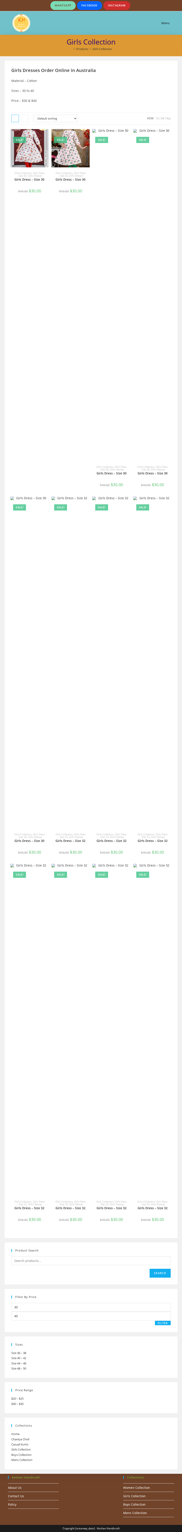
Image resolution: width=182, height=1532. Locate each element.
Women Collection (136, 1488)
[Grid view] (15, 118)
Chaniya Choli (20, 1439)
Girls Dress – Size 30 (29, 179)
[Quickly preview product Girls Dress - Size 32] (87, 504)
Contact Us (16, 1496)
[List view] (25, 118)
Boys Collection (21, 1455)
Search (160, 1273)
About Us (15, 1488)
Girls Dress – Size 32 (70, 841)
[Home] (71, 49)
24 (162, 118)
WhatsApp (63, 5)
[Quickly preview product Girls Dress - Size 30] (46, 136)
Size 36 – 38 (18, 1353)
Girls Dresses (35, 176)
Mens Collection (21, 1460)
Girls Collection (102, 49)
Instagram (117, 5)
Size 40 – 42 (18, 1358)
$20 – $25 (17, 1398)
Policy (12, 1504)
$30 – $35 (17, 1404)
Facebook (89, 5)
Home (15, 1434)
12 (157, 118)
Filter (163, 1323)
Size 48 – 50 (18, 1368)
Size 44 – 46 (18, 1363)
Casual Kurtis (19, 1444)
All (168, 118)
